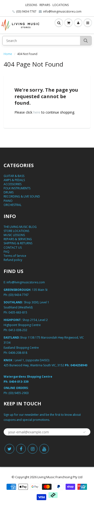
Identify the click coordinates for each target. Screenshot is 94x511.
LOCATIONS (61, 5)
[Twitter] (9, 449)
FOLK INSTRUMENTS (17, 188)
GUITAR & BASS (14, 176)
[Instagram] (32, 449)
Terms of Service (15, 256)
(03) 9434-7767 (26, 11)
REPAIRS (45, 5)
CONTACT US (13, 247)
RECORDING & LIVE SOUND (22, 196)
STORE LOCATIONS (16, 231)
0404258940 (78, 365)
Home (8, 54)
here (36, 112)
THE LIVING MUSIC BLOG (20, 227)
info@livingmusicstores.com (62, 11)
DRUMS (8, 192)
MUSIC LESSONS (14, 235)
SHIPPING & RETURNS (18, 243)
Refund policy (13, 260)
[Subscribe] (84, 432)
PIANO (8, 201)
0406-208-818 (17, 353)
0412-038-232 (17, 330)
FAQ (6, 252)
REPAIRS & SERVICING (18, 239)
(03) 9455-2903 (18, 393)
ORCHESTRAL (12, 205)
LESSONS (31, 5)
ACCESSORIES (12, 184)
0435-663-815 (17, 312)
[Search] (85, 40)
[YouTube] (44, 449)
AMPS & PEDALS (14, 180)
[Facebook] (21, 449)
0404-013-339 (18, 382)
